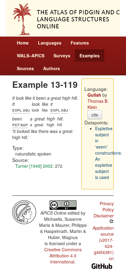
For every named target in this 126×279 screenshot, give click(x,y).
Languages (49, 43)
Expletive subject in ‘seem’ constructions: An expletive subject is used (108, 152)
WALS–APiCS (30, 55)
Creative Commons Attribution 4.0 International (63, 255)
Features (80, 43)
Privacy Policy (107, 206)
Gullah (94, 95)
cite (94, 115)
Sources (25, 68)
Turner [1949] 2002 (34, 166)
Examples (90, 55)
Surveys (62, 55)
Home (23, 43)
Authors (51, 68)
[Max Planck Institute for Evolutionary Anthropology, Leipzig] (24, 212)
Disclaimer (104, 216)
